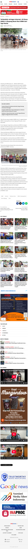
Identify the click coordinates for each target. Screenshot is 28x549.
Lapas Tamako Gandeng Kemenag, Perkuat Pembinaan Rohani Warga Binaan (20, 242)
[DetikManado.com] (14, 1)
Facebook (8, 539)
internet (6, 196)
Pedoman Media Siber (20, 529)
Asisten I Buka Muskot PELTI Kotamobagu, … (15, 348)
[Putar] (2, 383)
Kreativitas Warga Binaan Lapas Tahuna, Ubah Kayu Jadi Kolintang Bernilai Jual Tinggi (20, 256)
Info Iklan (20, 532)
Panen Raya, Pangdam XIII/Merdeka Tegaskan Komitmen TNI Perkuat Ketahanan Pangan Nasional (21, 269)
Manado (4, 328)
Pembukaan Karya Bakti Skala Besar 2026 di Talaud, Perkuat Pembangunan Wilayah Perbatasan (6, 269)
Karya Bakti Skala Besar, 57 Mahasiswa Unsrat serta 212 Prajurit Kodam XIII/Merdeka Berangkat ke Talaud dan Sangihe (21, 284)
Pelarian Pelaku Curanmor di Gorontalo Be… (15, 363)
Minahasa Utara (13, 196)
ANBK (2, 196)
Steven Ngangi (4, 198)
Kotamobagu (5, 332)
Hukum (6, 362)
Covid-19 (4, 330)
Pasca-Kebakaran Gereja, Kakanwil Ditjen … (15, 353)
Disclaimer (14, 534)
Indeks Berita (7, 525)
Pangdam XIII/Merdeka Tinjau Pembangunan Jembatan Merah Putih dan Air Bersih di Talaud (21, 228)
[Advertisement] (14, 68)
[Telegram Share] (23, 203)
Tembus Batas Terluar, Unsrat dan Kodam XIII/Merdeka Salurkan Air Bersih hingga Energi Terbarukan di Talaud (6, 256)
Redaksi (7, 527)
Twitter (21, 539)
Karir (20, 527)
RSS (21, 541)
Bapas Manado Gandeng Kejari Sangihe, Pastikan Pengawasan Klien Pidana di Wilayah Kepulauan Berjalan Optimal (6, 284)
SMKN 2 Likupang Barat (22, 196)
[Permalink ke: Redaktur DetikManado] (1, 26)
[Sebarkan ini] (17, 203)
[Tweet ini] (20, 203)
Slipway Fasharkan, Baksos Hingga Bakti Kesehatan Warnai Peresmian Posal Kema (6, 241)
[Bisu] (23, 383)
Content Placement (7, 532)
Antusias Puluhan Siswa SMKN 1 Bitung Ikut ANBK (21, 208)
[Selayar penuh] (26, 383)
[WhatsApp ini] (26, 203)
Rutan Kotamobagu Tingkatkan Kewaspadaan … (16, 358)
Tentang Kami (21, 525)
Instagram (8, 541)
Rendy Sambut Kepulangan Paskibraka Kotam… (15, 343)
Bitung (4, 335)
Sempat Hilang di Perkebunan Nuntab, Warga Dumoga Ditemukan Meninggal (6, 227)
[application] (14, 376)
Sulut (10, 198)
